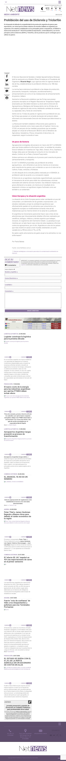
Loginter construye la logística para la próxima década (17, 338)
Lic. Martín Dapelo (11, 425)
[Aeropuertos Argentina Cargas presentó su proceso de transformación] (18, 439)
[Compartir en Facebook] (7, 76)
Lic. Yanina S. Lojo (11, 505)
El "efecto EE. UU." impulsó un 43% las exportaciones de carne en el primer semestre (18, 559)
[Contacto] (50, 735)
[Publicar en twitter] (6, 80)
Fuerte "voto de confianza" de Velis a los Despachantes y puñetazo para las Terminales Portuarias (17, 604)
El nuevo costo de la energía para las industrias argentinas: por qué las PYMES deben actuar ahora (17, 390)
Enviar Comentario (33, 310)
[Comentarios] (6, 91)
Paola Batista (10, 651)
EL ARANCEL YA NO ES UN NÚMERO (16, 478)
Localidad (8, 285)
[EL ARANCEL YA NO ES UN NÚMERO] (18, 482)
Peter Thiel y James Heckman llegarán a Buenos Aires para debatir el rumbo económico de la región (17, 515)
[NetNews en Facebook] (57, 735)
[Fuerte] (18, 609)
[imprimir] (6, 98)
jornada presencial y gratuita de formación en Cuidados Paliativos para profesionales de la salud (18, 707)
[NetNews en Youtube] (60, 735)
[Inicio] (20, 8)
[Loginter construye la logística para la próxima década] (18, 342)
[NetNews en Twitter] (54, 735)
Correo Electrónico (11, 278)
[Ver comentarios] (10, 357)
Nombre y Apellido (11, 272)
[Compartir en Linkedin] (7, 85)
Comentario (8, 291)
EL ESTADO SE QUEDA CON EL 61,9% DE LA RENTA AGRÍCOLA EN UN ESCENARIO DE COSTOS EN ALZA (17, 661)
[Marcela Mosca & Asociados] (60, 758)
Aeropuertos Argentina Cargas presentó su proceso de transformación (17, 434)
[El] (18, 564)
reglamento (23, 264)
